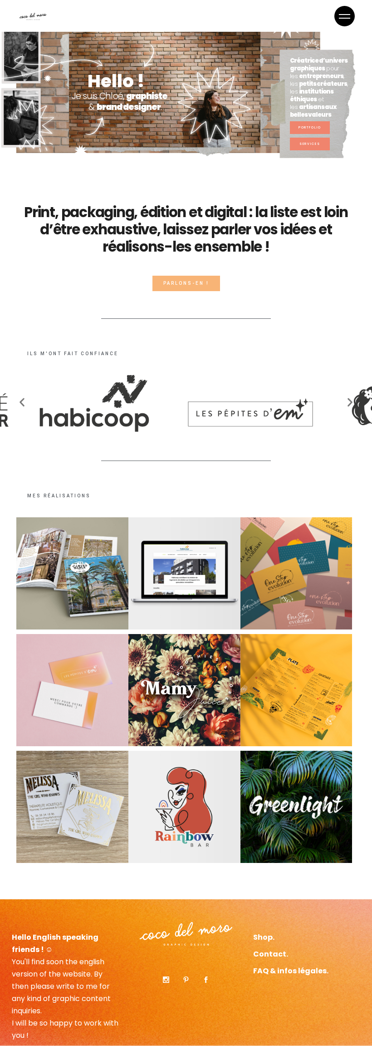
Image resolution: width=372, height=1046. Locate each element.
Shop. (263, 937)
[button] (72, 354)
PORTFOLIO (310, 127)
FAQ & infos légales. (290, 971)
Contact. (270, 954)
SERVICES (310, 144)
